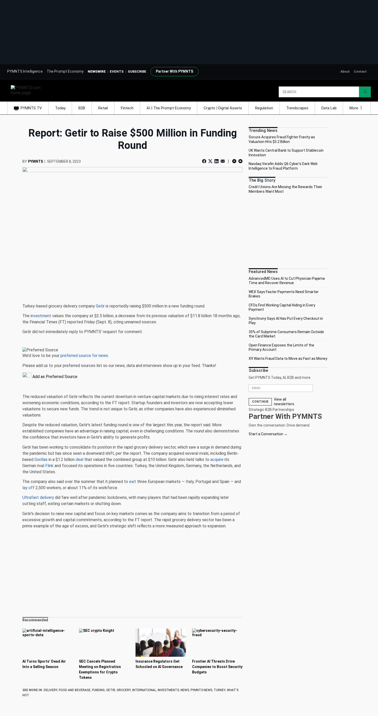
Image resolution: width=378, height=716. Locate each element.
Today (60, 108)
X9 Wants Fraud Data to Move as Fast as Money (288, 358)
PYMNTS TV (31, 108)
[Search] (365, 91)
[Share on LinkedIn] (216, 161)
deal (79, 459)
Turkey (219, 690)
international (144, 690)
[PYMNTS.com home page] (27, 90)
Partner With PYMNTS (174, 71)
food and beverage (75, 690)
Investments (168, 690)
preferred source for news (84, 355)
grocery (124, 690)
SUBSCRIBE (137, 71)
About (345, 71)
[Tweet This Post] (210, 161)
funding (98, 690)
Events (117, 71)
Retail (103, 108)
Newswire (97, 71)
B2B (81, 108)
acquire (216, 459)
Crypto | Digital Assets (223, 108)
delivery (50, 690)
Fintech (127, 108)
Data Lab (329, 108)
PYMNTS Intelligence (25, 71)
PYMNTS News (201, 690)
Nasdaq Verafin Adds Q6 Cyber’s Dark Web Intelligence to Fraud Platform (283, 166)
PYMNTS (35, 161)
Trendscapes (297, 108)
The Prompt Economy (65, 71)
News (185, 690)
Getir (110, 690)
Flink (49, 465)
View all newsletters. (284, 401)
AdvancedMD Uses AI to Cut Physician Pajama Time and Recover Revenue (287, 280)
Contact (360, 71)
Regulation (264, 108)
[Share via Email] (223, 161)
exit (132, 481)
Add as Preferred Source (54, 376)
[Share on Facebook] (204, 161)
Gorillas (41, 459)
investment (41, 315)
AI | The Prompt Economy (169, 108)
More (354, 108)
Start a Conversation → (268, 434)
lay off (28, 487)
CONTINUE (260, 401)
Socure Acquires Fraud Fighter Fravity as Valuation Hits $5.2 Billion (282, 139)
